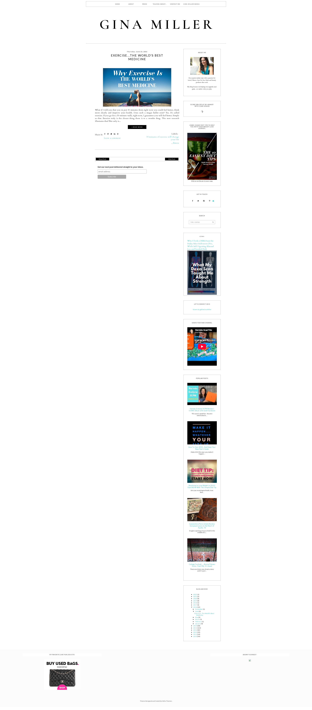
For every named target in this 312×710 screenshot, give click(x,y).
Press (144, 4)
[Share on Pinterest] (108, 134)
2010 (195, 636)
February (198, 621)
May (196, 617)
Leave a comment (112, 138)
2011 (195, 634)
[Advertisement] (155, 670)
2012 (195, 632)
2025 (195, 594)
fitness (176, 143)
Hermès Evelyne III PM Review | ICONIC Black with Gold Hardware (202, 410)
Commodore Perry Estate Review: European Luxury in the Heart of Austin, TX (202, 526)
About (131, 4)
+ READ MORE (137, 127)
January (198, 624)
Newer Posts (102, 159)
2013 (195, 630)
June (197, 611)
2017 (195, 605)
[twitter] (198, 201)
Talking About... (160, 4)
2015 (195, 626)
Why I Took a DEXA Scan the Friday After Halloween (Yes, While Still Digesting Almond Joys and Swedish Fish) (200, 245)
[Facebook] (192, 201)
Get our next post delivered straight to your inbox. (120, 167)
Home (117, 4)
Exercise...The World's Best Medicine (137, 57)
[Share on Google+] (118, 134)
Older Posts (171, 159)
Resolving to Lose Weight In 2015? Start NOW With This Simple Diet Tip (202, 486)
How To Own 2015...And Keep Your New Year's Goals (202, 448)
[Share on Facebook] (105, 134)
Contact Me (175, 4)
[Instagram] (204, 201)
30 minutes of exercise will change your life (162, 138)
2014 (195, 628)
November (199, 609)
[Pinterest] (209, 201)
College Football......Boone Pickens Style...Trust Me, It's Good (202, 565)
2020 (195, 598)
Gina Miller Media (192, 4)
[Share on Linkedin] (115, 134)
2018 (195, 603)
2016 (195, 607)
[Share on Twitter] (112, 134)
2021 (195, 596)
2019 (195, 601)
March (197, 619)
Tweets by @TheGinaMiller (202, 309)
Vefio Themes (167, 701)
